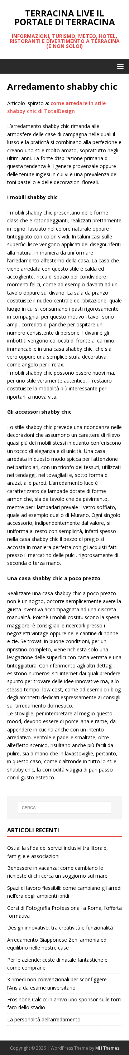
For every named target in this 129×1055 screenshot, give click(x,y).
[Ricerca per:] (64, 808)
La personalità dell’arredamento (44, 1019)
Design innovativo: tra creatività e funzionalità (60, 927)
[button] (119, 66)
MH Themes (107, 1048)
